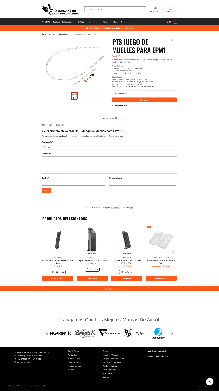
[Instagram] (199, 386)
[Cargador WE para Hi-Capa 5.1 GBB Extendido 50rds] (57, 239)
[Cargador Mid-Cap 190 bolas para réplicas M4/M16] (175, 40)
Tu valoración (47, 153)
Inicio (44, 34)
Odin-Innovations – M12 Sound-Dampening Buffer (161, 262)
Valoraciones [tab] (109, 118)
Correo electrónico (116, 178)
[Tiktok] (202, 386)
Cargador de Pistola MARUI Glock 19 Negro (92, 260)
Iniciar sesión (155, 11)
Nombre (45, 178)
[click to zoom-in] (74, 70)
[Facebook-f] (206, 386)
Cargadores (63, 34)
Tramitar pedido (170, 11)
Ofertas (166, 257)
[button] (47, 333)
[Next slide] (103, 69)
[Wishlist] (70, 228)
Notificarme (92, 278)
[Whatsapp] (209, 386)
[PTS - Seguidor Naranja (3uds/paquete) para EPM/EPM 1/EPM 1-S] (173, 40)
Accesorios (53, 34)
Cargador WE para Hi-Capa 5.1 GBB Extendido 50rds (57, 262)
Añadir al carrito (57, 278)
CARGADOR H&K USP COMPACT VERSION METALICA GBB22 (127, 262)
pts (131, 208)
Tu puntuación (47, 142)
